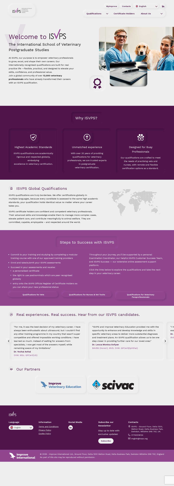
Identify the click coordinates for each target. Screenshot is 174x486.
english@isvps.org (139, 438)
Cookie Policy (45, 433)
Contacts (126, 6)
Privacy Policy (45, 430)
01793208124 (137, 435)
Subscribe (106, 441)
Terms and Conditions (49, 426)
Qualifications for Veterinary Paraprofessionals (140, 296)
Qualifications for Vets (33, 295)
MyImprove (111, 6)
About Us (146, 13)
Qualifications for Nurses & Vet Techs (87, 295)
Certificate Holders (124, 13)
